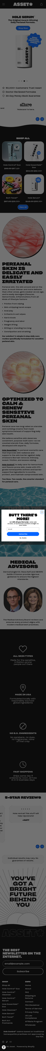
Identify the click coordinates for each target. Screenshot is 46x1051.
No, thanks (23, 538)
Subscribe (23, 534)
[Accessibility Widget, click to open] (3, 1047)
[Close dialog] (42, 512)
